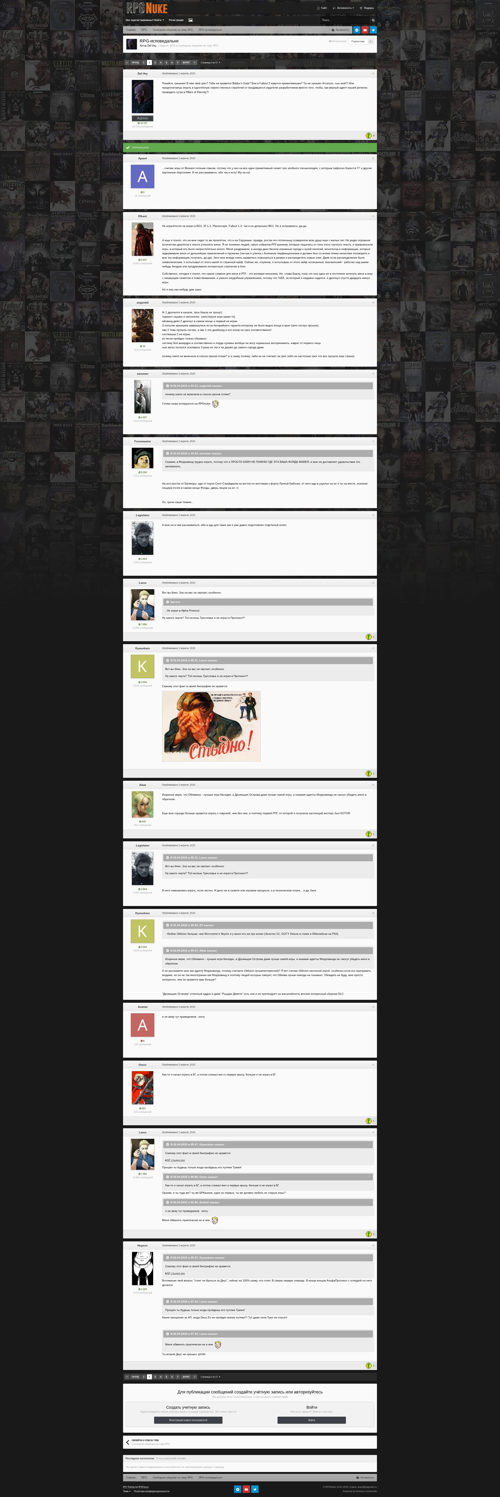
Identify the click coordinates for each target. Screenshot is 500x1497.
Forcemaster (142, 441)
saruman (142, 373)
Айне (142, 784)
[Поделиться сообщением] (373, 73)
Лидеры (368, 7)
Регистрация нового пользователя (188, 1420)
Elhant (142, 216)
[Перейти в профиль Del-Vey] (131, 44)
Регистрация (176, 20)
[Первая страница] (126, 62)
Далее (186, 62)
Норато (143, 1245)
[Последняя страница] (194, 62)
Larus (142, 582)
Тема (126, 1491)
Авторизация (339, 41)
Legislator (142, 515)
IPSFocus (143, 1487)
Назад (135, 62)
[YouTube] (365, 30)
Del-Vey (151, 45)
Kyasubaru (142, 648)
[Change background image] (190, 20)
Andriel (142, 1006)
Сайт (323, 7)
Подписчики (358, 41)
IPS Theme (129, 1487)
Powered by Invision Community (360, 1491)
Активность (344, 7)
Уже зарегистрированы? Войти (144, 20)
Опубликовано (178, 73)
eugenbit (143, 302)
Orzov (142, 1064)
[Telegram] (357, 30)
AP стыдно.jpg (176, 1160)
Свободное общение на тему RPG (198, 45)
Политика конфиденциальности (152, 1491)
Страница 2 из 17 (210, 62)
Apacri (142, 158)
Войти (311, 1420)
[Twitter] (373, 30)
